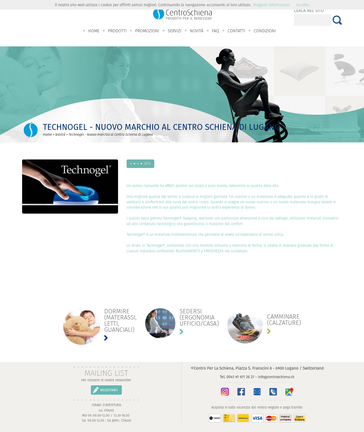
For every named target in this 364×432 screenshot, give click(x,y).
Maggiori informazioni (271, 4)
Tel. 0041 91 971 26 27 (237, 376)
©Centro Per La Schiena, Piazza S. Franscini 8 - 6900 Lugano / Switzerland (257, 368)
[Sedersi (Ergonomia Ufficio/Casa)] (182, 323)
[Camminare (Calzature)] (264, 325)
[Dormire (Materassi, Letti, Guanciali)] (100, 326)
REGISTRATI (109, 390)
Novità (60, 134)
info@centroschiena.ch (276, 376)
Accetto (302, 4)
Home (47, 134)
